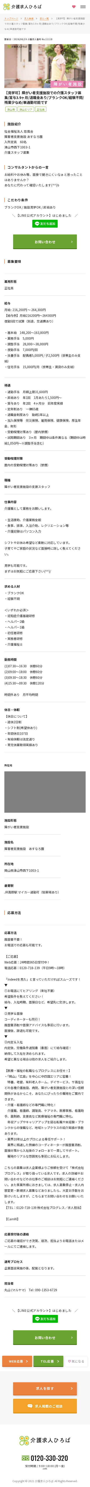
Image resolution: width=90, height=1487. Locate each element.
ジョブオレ (45, 1468)
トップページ (11, 18)
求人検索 (28, 18)
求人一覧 (44, 18)
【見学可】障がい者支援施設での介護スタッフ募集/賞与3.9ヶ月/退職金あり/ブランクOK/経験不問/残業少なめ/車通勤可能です (44, 24)
